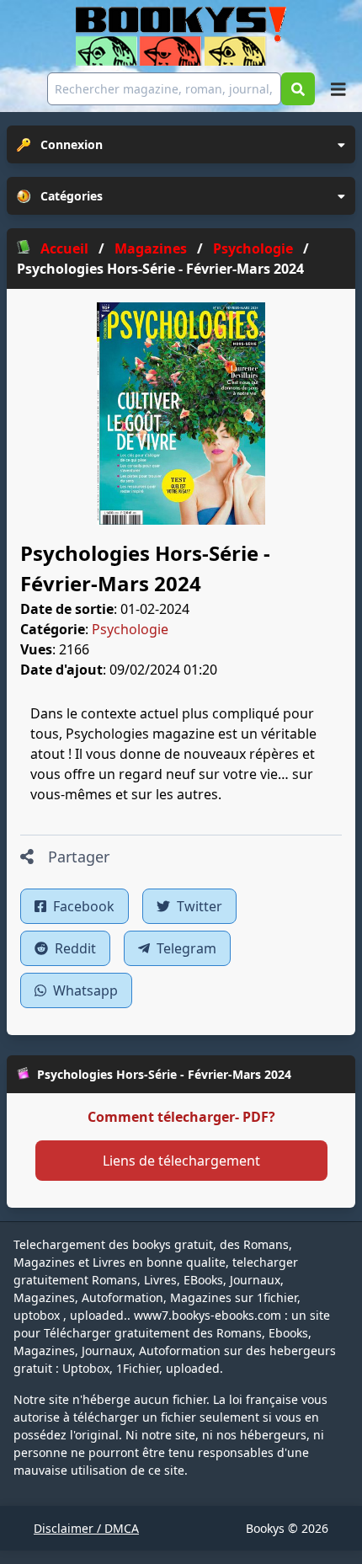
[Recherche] (298, 88)
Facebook (82, 906)
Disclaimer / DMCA (86, 1528)
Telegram (184, 948)
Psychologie (130, 629)
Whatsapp (84, 990)
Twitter (197, 906)
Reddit (73, 948)
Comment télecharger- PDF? (181, 1117)
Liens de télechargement (181, 1160)
